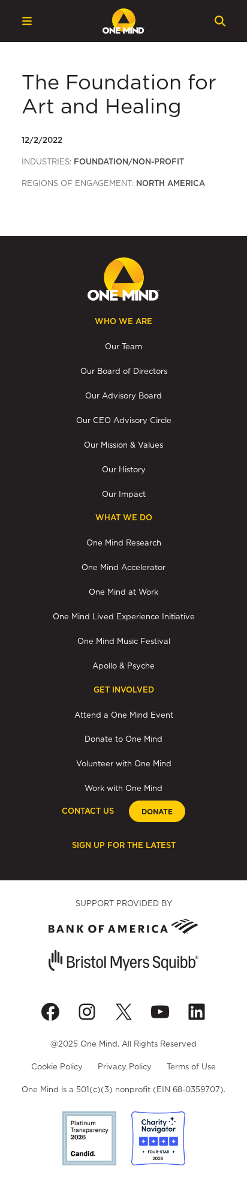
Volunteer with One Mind (123, 763)
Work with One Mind (123, 788)
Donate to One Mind (123, 739)
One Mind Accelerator (123, 567)
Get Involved (124, 690)
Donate (157, 812)
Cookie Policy (57, 1066)
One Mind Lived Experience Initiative (124, 616)
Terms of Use (191, 1066)
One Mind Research (123, 542)
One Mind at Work (123, 592)
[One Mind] (123, 21)
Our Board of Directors (123, 371)
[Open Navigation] (27, 21)
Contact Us (88, 811)
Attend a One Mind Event (123, 715)
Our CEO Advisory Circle (123, 420)
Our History (124, 469)
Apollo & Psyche (123, 665)
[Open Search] (220, 21)
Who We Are (123, 321)
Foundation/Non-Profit (129, 162)
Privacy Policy (125, 1066)
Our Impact (124, 494)
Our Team (123, 346)
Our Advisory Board (123, 395)
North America (170, 183)
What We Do (123, 517)
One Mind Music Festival (123, 641)
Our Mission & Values (123, 444)
